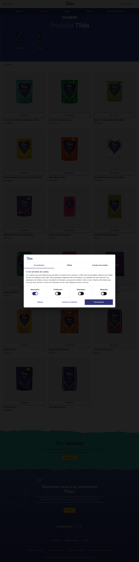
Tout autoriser (99, 302)
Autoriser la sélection (69, 302)
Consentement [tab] (39, 265)
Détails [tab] (69, 265)
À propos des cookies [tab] (100, 265)
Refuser (40, 302)
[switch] (58, 293)
